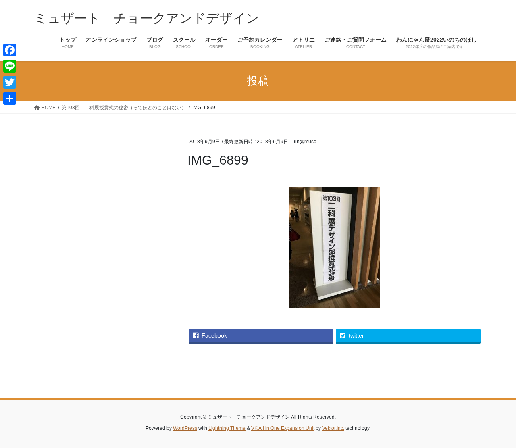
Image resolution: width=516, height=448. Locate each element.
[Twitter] (10, 82)
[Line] (10, 66)
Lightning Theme (227, 428)
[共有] (10, 98)
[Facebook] (10, 50)
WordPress (185, 428)
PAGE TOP (496, 428)
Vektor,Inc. (333, 428)
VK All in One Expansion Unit (282, 428)
